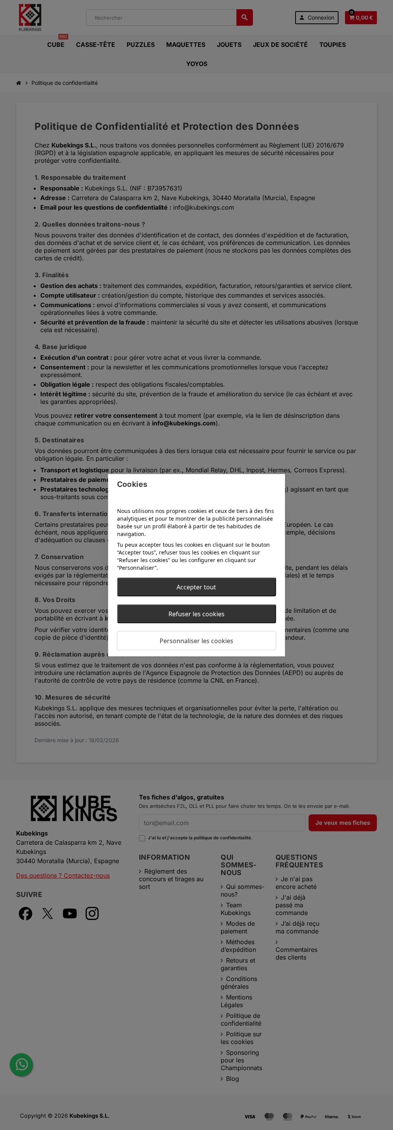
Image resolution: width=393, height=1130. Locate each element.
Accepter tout (196, 586)
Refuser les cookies (196, 613)
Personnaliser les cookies (196, 640)
